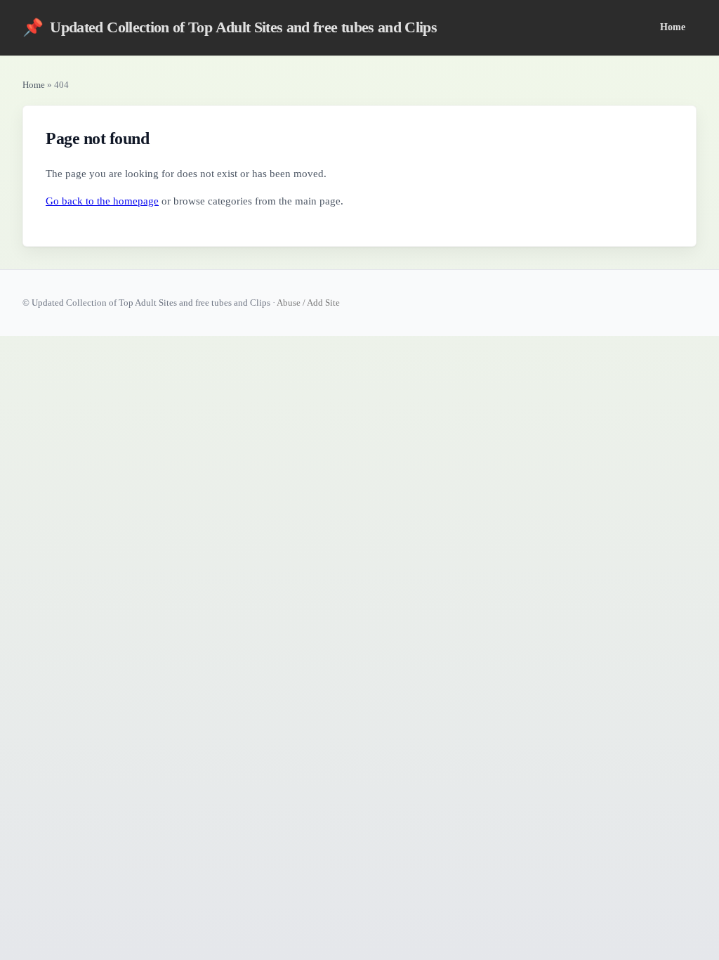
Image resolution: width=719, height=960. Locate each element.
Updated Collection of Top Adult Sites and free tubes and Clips (229, 27)
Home (672, 26)
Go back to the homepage (102, 201)
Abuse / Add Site (308, 302)
